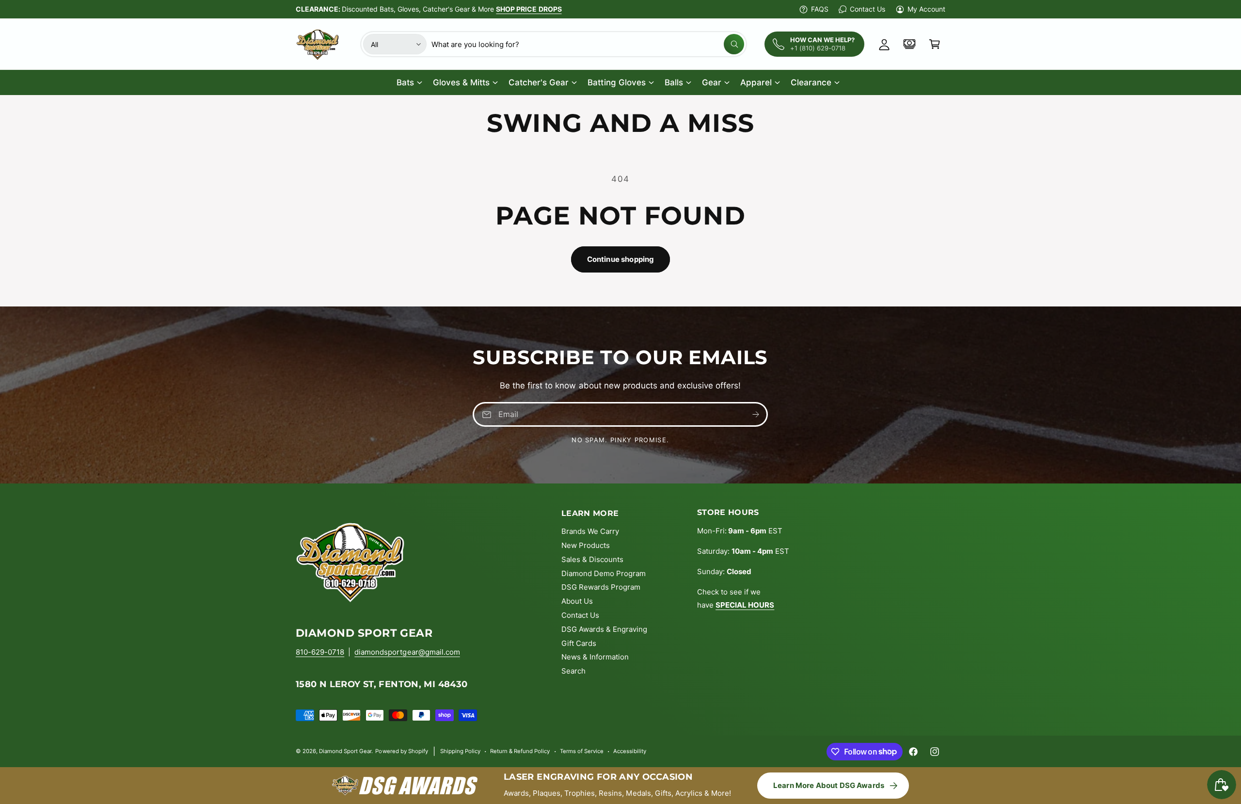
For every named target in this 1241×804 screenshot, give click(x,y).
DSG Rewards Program (600, 587)
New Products (585, 545)
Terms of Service (582, 751)
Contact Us (867, 9)
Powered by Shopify (401, 751)
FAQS (819, 9)
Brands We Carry (590, 531)
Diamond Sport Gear (345, 751)
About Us (577, 601)
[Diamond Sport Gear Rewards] (909, 44)
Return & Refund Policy (520, 751)
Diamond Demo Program (603, 573)
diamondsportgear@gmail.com (407, 652)
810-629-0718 (320, 652)
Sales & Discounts (592, 559)
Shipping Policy (460, 751)
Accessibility (629, 751)
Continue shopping (620, 259)
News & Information (595, 656)
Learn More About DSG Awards (828, 785)
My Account (926, 9)
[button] (934, 44)
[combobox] (588, 44)
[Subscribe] (756, 414)
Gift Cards (578, 643)
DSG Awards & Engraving (604, 629)
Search (573, 670)
